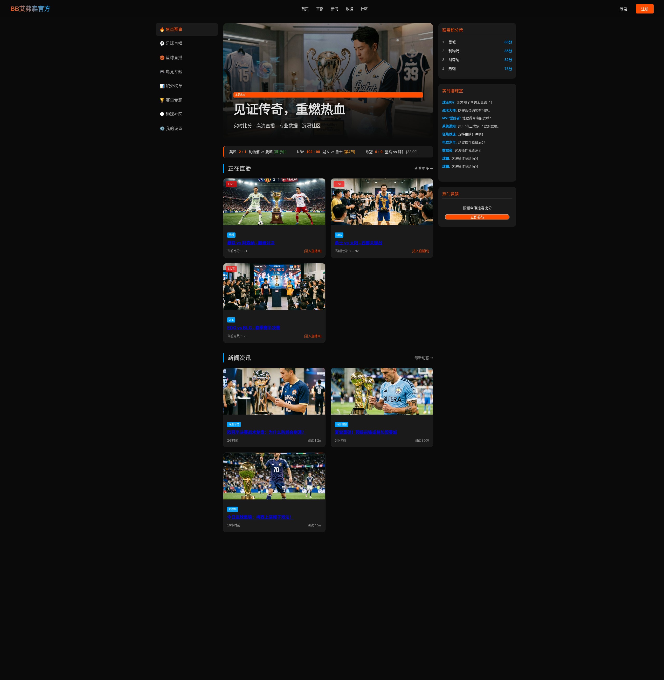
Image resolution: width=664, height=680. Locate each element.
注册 (644, 9)
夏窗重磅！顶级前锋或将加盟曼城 (366, 432)
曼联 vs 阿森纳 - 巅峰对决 (251, 243)
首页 (305, 9)
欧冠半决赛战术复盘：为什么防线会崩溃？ (266, 432)
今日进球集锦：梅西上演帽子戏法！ (260, 517)
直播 (319, 9)
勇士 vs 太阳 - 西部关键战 (358, 243)
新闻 (334, 9)
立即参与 (477, 217)
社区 (364, 9)
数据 (349, 9)
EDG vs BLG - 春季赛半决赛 (253, 328)
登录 (623, 9)
